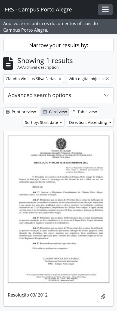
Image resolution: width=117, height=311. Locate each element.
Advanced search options (39, 95)
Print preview (23, 111)
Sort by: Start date (42, 122)
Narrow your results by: (58, 45)
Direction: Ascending (88, 122)
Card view (57, 111)
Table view (86, 111)
